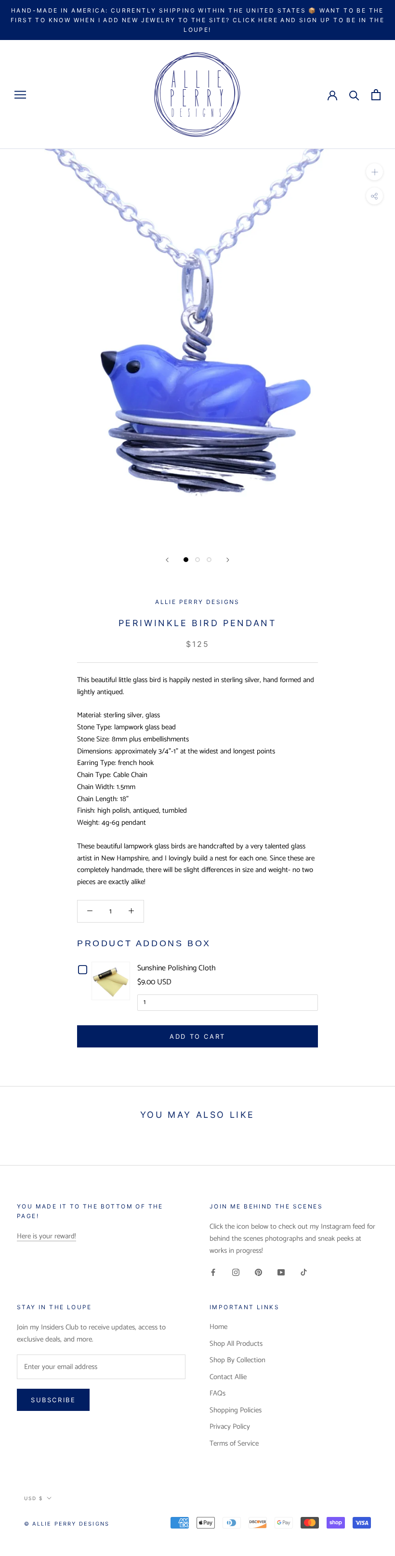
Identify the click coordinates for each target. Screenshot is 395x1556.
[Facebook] (213, 1273)
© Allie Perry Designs (66, 1523)
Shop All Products (236, 1344)
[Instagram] (235, 1273)
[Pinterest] (258, 1273)
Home (218, 1327)
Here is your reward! (46, 1236)
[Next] (227, 560)
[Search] (354, 95)
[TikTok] (303, 1273)
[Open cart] (376, 94)
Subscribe (290, 1518)
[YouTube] (281, 1273)
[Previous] (167, 560)
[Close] (371, 1359)
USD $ (33, 1498)
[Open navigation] (20, 95)
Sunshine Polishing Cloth (176, 968)
